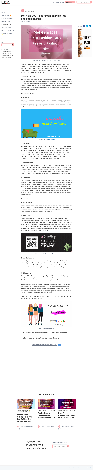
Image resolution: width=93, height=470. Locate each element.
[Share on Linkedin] (90, 26)
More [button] (2, 38)
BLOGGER (41, 344)
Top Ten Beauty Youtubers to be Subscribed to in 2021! (46, 415)
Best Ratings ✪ (5, 21)
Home (3, 12)
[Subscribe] (13, 44)
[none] (91, 2)
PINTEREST (54, 344)
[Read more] (26, 404)
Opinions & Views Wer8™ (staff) (33, 11)
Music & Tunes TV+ (6, 53)
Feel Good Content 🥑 (6, 34)
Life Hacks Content (6, 18)
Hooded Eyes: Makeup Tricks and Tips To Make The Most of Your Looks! (25, 418)
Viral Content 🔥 (6, 15)
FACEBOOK (34, 344)
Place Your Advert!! (6, 57)
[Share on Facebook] (84, 26)
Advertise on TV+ (70, 2)
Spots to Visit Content (7, 30)
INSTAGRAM (47, 344)
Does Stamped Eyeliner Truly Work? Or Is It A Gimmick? (66, 415)
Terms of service (82, 468)
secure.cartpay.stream (58, 2)
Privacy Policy (72, 468)
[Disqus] (46, 370)
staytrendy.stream (51, 139)
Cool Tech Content (6, 27)
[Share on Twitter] (87, 26)
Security (89, 468)
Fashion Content (6, 24)
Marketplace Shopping (7, 55)
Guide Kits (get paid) (7, 51)
